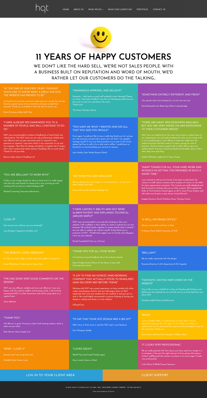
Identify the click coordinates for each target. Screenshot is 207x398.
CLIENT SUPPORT (154, 375)
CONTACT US (159, 10)
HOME (66, 10)
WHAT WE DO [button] (95, 10)
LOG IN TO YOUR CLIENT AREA (50, 375)
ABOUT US (78, 10)
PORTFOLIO (142, 10)
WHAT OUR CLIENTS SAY (120, 10)
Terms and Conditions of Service (103, 391)
